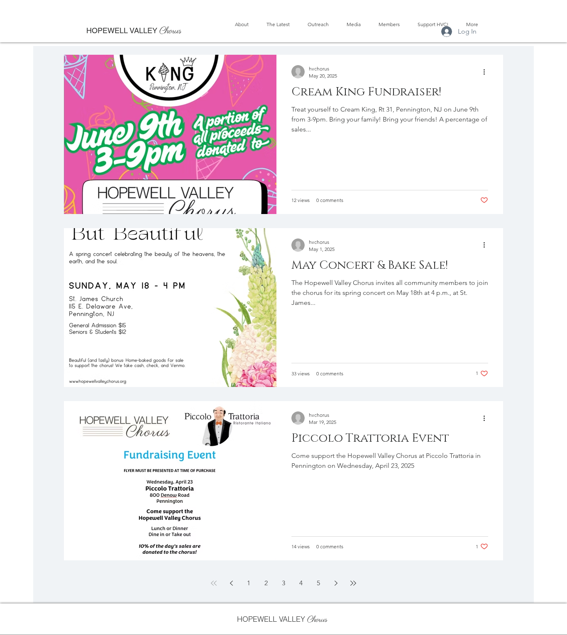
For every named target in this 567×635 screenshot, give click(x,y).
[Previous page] (231, 583)
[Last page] (353, 583)
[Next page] (335, 583)
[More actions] (487, 72)
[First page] (213, 583)
